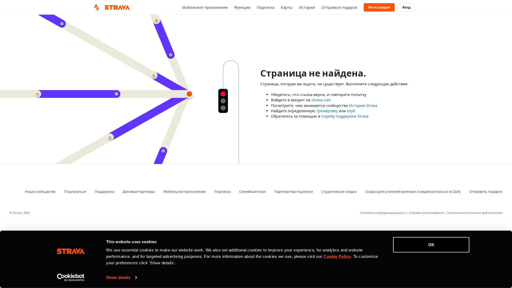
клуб (351, 110)
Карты (287, 7)
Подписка (265, 7)
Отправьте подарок (339, 7)
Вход (406, 7)
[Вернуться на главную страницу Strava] (96, 7)
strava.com (321, 99)
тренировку (327, 110)
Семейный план (252, 191)
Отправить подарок (485, 191)
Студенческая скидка (339, 191)
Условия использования (427, 213)
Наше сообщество (40, 191)
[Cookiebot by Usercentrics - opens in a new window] (70, 278)
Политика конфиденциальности (383, 213)
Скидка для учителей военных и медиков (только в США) (413, 191)
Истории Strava (363, 105)
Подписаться (75, 191)
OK (431, 244)
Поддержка (104, 191)
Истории (307, 7)
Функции (242, 7)
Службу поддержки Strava (345, 116)
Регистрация (379, 7)
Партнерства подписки (293, 191)
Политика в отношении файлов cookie (474, 213)
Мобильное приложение (205, 7)
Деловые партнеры (139, 191)
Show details (118, 277)
